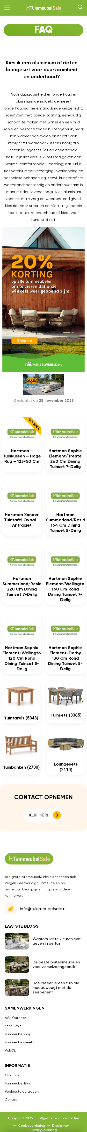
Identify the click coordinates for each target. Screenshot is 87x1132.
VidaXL (10, 1050)
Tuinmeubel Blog (18, 1083)
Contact (12, 1100)
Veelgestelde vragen (22, 1091)
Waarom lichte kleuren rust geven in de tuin (57, 941)
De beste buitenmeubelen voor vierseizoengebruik (56, 964)
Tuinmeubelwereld (19, 1042)
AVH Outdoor (15, 1018)
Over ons (12, 1075)
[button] (7, 7)
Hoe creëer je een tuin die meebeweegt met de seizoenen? (56, 987)
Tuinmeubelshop (18, 1034)
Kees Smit (13, 1026)
